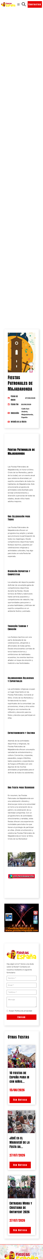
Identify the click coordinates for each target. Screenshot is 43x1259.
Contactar (34, 4)
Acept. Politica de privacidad (20, 1011)
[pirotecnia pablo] (21, 918)
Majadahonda (13, 470)
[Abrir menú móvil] (18, 4)
